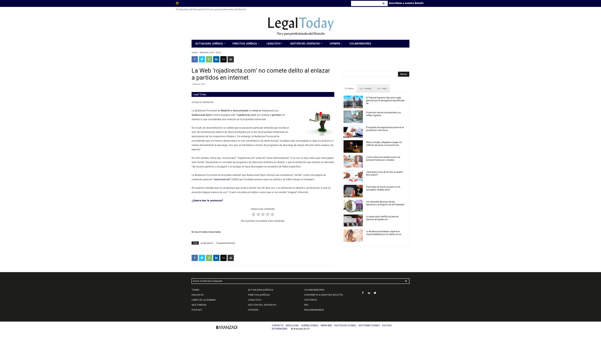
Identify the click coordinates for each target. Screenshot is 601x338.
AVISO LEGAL (292, 325)
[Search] (384, 3)
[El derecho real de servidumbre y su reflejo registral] (353, 116)
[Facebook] (195, 59)
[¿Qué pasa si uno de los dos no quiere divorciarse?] (353, 176)
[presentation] (349, 88)
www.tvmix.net (222, 179)
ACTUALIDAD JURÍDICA (260, 289)
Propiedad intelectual (225, 243)
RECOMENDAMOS (314, 309)
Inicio (195, 52)
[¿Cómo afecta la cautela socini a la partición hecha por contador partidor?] (353, 161)
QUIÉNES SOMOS (309, 325)
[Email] (223, 59)
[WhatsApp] (209, 59)
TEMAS (195, 289)
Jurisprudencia (207, 243)
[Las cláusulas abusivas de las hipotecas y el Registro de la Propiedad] (353, 206)
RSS (306, 304)
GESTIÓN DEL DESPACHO (262, 304)
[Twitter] (202, 59)
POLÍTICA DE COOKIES (345, 325)
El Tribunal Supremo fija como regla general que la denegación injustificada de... (385, 100)
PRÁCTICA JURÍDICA (259, 294)
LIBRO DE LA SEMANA (204, 299)
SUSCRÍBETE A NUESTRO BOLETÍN (323, 294)
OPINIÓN (253, 309)
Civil (218, 52)
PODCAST (197, 309)
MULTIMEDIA (199, 304)
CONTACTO (277, 325)
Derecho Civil (207, 52)
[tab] (349, 88)
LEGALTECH (254, 299)
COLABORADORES (314, 289)
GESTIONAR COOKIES (369, 325)
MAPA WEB (326, 325)
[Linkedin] (216, 59)
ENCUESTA (197, 294)
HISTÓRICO (310, 299)
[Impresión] (231, 59)
